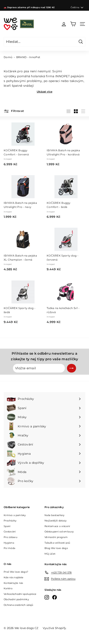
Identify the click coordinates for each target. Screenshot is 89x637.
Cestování (10, 531)
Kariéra (8, 588)
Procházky (10, 520)
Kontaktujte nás (13, 582)
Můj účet (49, 553)
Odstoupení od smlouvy (59, 531)
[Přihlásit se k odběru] (71, 368)
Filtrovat (17, 111)
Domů (8, 57)
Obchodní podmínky (16, 599)
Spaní (7, 526)
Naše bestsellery (54, 515)
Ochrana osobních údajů (18, 604)
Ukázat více (44, 91)
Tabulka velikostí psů (57, 542)
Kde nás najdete (14, 577)
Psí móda (9, 548)
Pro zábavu (10, 537)
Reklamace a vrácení (57, 526)
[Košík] (73, 24)
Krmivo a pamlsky (15, 515)
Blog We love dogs (56, 548)
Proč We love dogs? (16, 571)
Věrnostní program (56, 537)
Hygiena (9, 542)
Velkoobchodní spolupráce (20, 593)
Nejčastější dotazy (55, 520)
